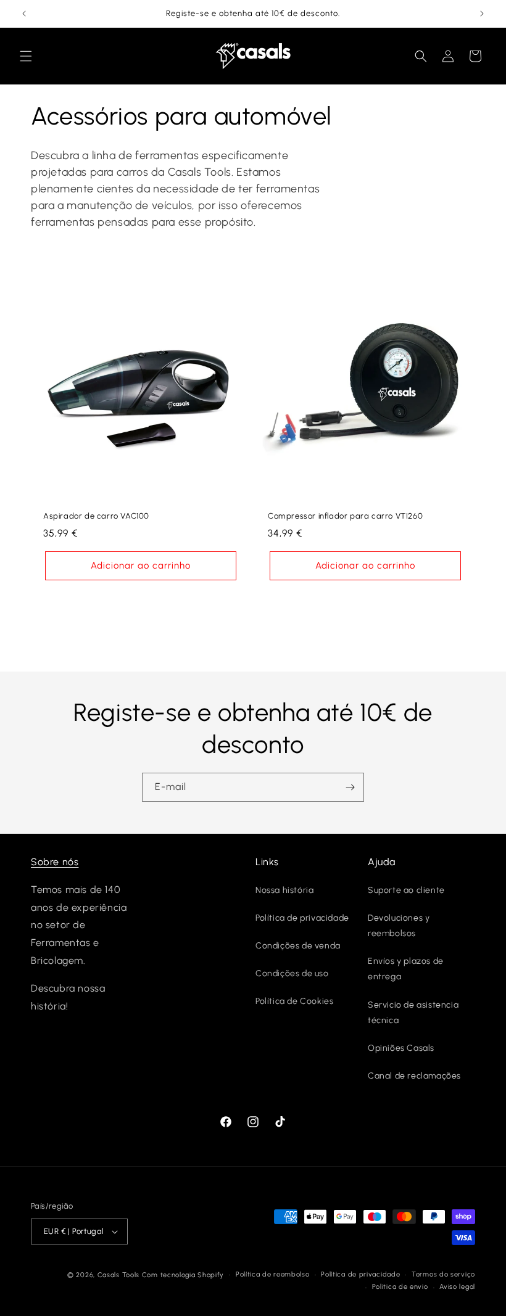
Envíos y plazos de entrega (406, 969)
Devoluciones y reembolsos (398, 926)
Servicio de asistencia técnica (413, 1013)
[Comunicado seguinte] (482, 13)
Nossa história (284, 890)
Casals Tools (118, 1275)
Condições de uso (292, 973)
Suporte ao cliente (406, 890)
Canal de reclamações (414, 1076)
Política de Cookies (294, 1001)
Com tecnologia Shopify (183, 1275)
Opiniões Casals (401, 1048)
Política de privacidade (302, 918)
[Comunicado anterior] (24, 13)
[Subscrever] (349, 787)
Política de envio (400, 1287)
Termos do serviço (443, 1274)
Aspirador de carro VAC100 (96, 515)
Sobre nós (54, 862)
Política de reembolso (273, 1274)
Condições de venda (298, 945)
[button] (25, 56)
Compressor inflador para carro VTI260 (345, 515)
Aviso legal (457, 1287)
